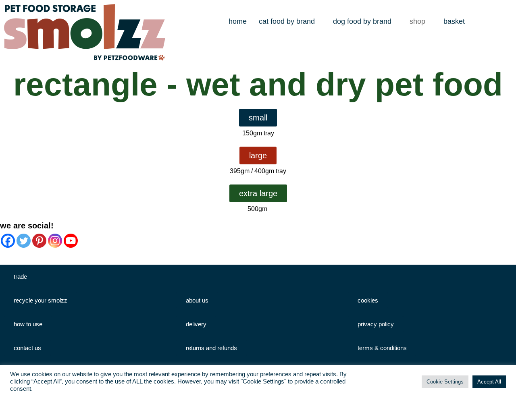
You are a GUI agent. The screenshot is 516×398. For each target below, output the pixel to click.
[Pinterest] (39, 241)
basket (454, 21)
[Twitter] (24, 241)
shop (417, 21)
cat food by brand (287, 21)
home (238, 21)
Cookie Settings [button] (445, 382)
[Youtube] (71, 241)
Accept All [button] (489, 382)
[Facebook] (8, 241)
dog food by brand (362, 21)
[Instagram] (55, 241)
